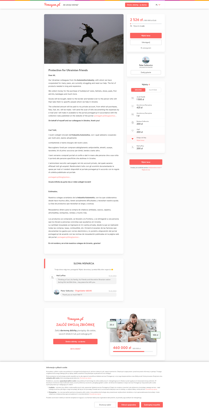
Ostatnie (138, 90)
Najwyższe (153, 90)
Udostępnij (146, 42)
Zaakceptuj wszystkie (152, 405)
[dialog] (104, 387)
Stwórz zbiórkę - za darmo (137, 5)
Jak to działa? (75, 349)
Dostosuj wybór (105, 405)
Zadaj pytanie (146, 72)
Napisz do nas (146, 170)
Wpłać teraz (145, 35)
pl (157, 5)
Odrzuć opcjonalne (128, 405)
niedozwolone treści (154, 167)
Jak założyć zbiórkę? (70, 5)
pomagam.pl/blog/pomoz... (105, 116)
